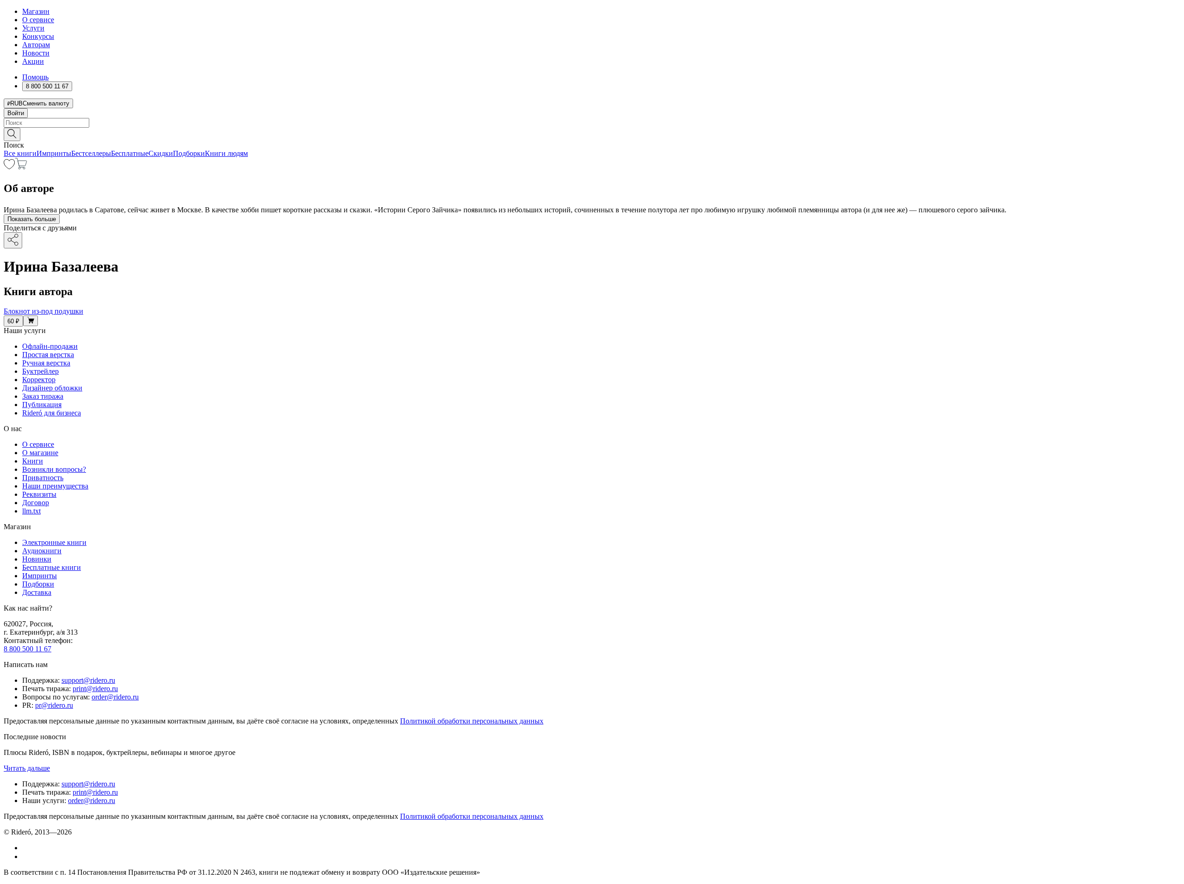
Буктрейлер (40, 371)
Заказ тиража (42, 396)
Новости (35, 53)
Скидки (160, 153)
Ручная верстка (46, 363)
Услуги (33, 28)
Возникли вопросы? (54, 469)
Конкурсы (38, 36)
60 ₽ (13, 321)
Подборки (189, 153)
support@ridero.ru (88, 680)
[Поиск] (12, 134)
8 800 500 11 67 (27, 649)
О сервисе (38, 20)
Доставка (36, 592)
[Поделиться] (13, 240)
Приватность (42, 478)
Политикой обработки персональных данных (471, 721)
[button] (592, 133)
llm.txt (31, 511)
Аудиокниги (42, 551)
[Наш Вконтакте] (27, 848)
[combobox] (592, 123)
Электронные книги (54, 542)
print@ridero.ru (95, 688)
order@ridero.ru (115, 697)
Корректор (39, 379)
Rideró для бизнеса (51, 413)
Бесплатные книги (51, 567)
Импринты (54, 153)
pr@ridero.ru (54, 705)
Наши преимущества (55, 486)
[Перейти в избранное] (9, 167)
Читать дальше (27, 768)
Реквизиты (39, 494)
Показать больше (31, 219)
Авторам (36, 45)
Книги (32, 461)
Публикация (42, 404)
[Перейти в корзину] (21, 167)
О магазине (40, 453)
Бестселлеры (91, 153)
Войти (15, 113)
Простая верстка (48, 355)
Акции (33, 61)
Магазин (35, 11)
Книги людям (226, 153)
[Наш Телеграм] (26, 856)
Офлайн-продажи (50, 346)
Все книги (20, 153)
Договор (35, 503)
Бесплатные (129, 153)
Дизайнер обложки (52, 388)
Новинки (36, 559)
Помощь (35, 77)
